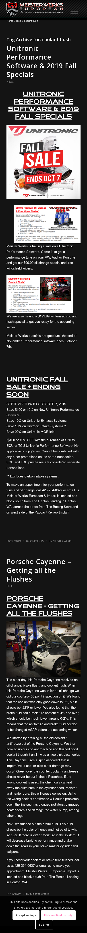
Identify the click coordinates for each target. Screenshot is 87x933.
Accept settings (26, 915)
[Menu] (75, 9)
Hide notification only (58, 915)
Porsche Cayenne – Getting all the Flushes (38, 570)
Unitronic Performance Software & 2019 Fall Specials (41, 61)
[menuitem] (75, 9)
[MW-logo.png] (36, 9)
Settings (44, 924)
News (10, 81)
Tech (9, 586)
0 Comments (35, 541)
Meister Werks (62, 541)
